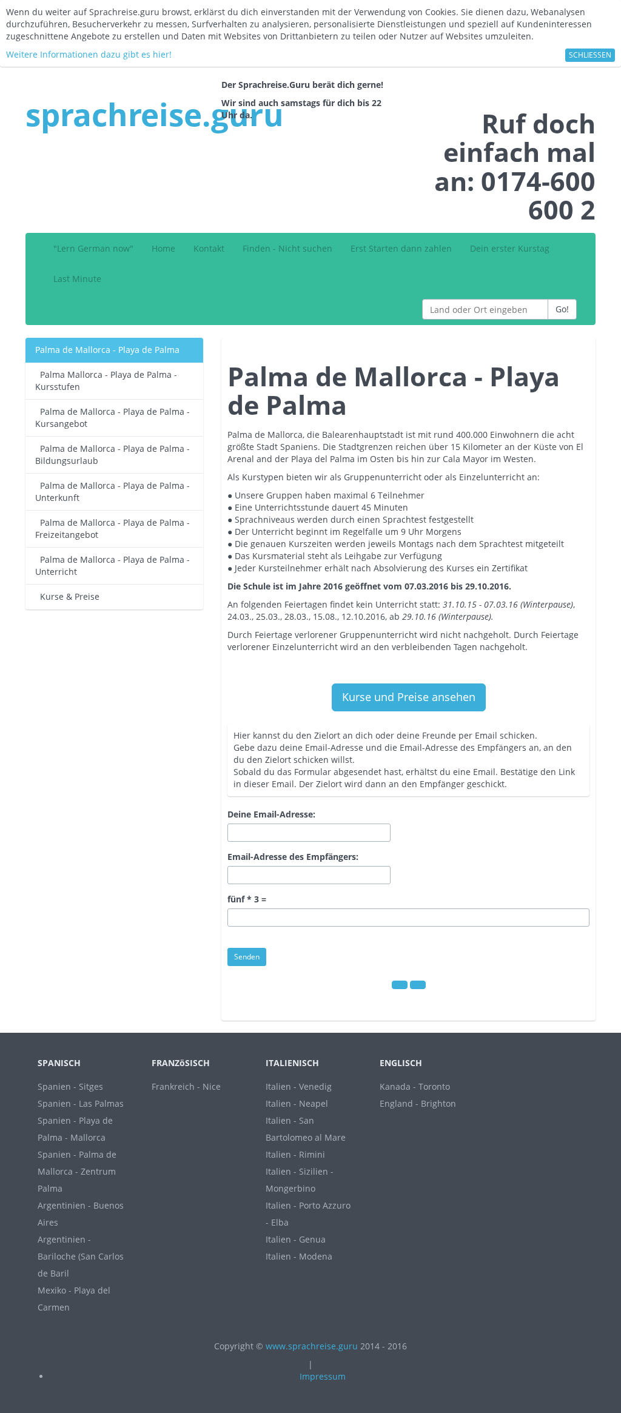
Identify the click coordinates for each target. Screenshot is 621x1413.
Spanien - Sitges (70, 1086)
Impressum (323, 1376)
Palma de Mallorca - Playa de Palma (107, 349)
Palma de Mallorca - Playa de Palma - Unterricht (112, 565)
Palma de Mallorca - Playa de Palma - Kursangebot (112, 417)
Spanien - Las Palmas (81, 1103)
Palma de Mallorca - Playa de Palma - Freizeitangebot (112, 528)
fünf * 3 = (246, 899)
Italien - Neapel (297, 1103)
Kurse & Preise (67, 596)
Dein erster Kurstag (509, 248)
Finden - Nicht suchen (287, 248)
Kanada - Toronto (415, 1086)
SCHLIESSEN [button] (590, 55)
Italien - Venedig (299, 1086)
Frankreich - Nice (186, 1086)
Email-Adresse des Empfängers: (292, 856)
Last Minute (77, 278)
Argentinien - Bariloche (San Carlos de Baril (81, 1256)
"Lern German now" (93, 248)
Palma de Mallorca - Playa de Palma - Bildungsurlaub (112, 454)
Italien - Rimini (295, 1154)
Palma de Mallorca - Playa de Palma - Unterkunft (112, 491)
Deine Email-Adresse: (271, 814)
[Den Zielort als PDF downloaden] (400, 985)
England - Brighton (418, 1103)
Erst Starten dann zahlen (401, 248)
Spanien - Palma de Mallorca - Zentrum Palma (77, 1171)
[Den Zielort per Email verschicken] (418, 985)
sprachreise (154, 114)
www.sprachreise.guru (312, 1346)
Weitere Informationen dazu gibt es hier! (89, 54)
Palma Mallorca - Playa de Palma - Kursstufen (106, 380)
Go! (562, 309)
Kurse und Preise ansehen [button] (408, 697)
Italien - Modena (299, 1256)
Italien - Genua (296, 1239)
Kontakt (208, 248)
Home (163, 248)
